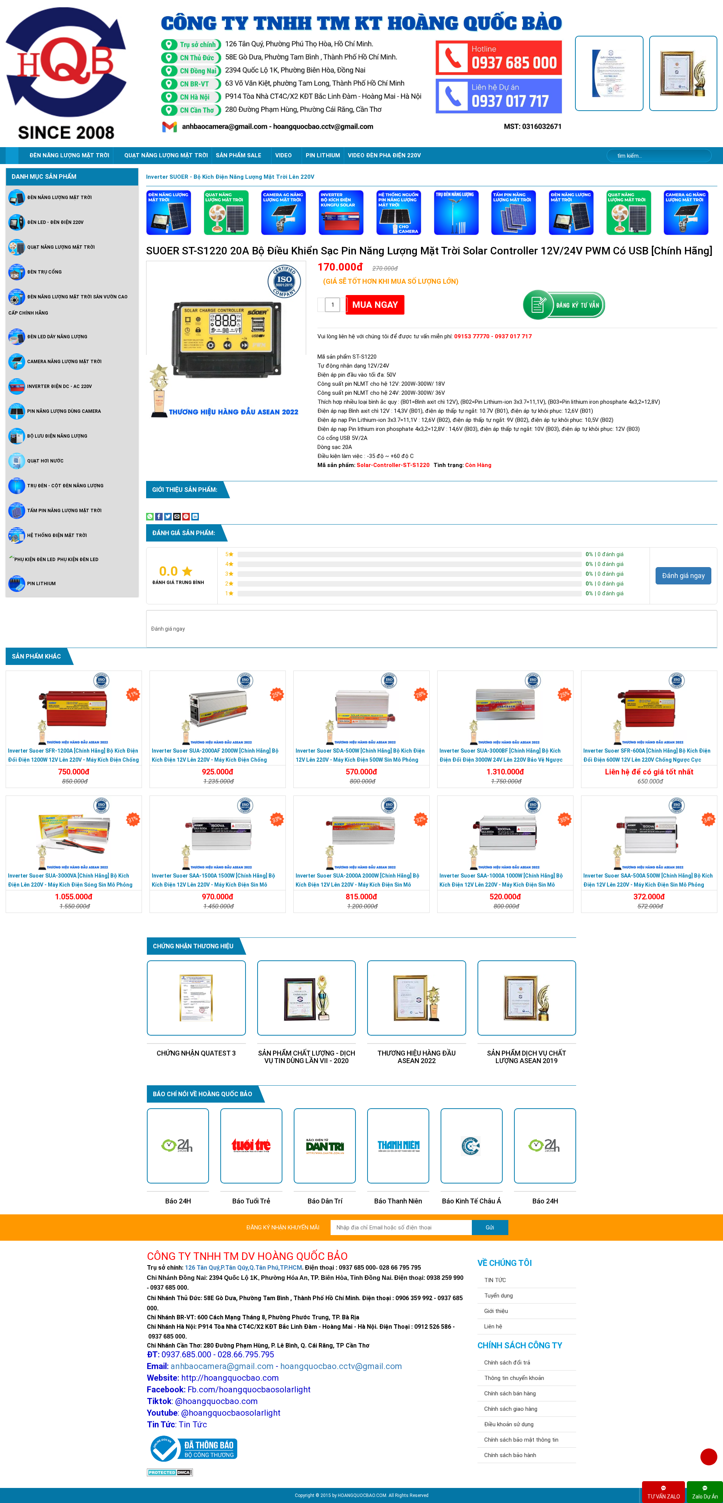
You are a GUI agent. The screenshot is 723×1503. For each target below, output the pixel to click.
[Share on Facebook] (159, 516)
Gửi (490, 1227)
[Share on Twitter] (168, 516)
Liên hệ (493, 1326)
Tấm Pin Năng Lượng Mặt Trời (64, 510)
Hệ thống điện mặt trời (57, 535)
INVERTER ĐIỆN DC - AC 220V (59, 386)
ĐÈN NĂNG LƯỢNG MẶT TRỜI (69, 155)
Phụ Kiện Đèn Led (77, 559)
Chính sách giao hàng (510, 1409)
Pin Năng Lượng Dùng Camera (64, 411)
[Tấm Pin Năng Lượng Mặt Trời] (513, 212)
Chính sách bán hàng (510, 1393)
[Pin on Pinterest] (186, 516)
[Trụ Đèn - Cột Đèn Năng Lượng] (456, 212)
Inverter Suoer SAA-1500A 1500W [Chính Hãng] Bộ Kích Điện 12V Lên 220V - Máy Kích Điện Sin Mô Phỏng (213, 885)
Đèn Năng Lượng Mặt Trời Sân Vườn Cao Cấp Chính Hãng (68, 304)
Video (284, 155)
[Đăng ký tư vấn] (563, 305)
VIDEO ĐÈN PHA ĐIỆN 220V (384, 155)
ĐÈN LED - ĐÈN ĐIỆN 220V (55, 222)
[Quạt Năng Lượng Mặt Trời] (226, 212)
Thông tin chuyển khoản (514, 1378)
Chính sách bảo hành (510, 1455)
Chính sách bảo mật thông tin (521, 1439)
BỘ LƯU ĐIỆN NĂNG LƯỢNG (57, 435)
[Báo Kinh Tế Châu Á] (398, 1146)
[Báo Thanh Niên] (324, 1146)
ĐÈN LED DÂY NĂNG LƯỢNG (57, 336)
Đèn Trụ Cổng (44, 271)
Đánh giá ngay (683, 576)
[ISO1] (609, 73)
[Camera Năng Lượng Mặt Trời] (283, 212)
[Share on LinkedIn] (195, 516)
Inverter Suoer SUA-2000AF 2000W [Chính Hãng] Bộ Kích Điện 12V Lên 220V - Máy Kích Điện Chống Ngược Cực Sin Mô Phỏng (215, 760)
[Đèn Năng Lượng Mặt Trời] (168, 212)
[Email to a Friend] (177, 516)
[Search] (701, 156)
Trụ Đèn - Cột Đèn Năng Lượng (65, 485)
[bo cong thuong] (192, 1449)
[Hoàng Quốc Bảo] (77, 73)
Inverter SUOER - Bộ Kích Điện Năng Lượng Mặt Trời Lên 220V (230, 176)
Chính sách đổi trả (507, 1362)
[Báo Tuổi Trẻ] (178, 1146)
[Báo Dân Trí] (251, 1146)
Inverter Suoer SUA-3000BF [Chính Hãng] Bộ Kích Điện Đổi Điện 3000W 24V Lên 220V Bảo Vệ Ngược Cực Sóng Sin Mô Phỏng (501, 760)
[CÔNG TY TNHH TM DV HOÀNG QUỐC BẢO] (361, 73)
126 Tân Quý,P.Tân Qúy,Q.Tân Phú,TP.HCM (243, 1267)
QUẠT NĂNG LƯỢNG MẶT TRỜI (166, 155)
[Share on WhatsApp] (150, 516)
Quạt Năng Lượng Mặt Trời (61, 246)
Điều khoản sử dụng (509, 1424)
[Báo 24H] (471, 1146)
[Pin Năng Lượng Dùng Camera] (398, 212)
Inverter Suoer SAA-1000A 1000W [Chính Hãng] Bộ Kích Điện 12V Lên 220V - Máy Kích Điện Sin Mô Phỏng (501, 885)
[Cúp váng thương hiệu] (683, 73)
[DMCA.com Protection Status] (170, 1472)
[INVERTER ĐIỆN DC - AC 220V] (341, 212)
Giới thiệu (496, 1311)
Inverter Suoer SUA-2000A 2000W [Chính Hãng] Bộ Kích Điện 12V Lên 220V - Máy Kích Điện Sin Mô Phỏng (357, 885)
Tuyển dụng (498, 1295)
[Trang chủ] (12, 155)
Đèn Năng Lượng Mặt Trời (59, 197)
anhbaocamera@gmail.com (222, 1366)
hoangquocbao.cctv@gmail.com (341, 1366)
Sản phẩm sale (239, 155)
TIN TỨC (495, 1280)
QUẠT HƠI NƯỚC (45, 460)
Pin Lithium (323, 155)
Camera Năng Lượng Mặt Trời (64, 361)
